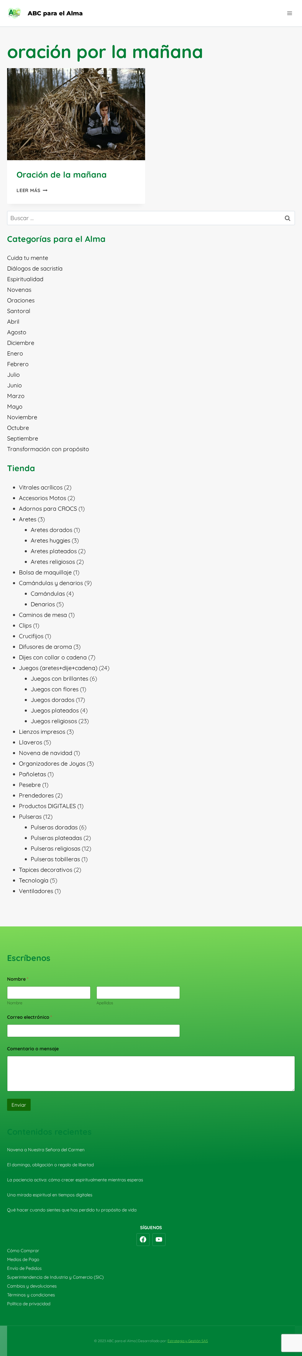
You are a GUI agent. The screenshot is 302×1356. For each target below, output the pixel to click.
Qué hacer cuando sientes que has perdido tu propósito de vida (72, 1210)
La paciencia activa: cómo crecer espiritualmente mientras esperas (75, 1180)
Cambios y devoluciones (32, 1286)
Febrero (18, 364)
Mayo (14, 406)
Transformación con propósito (48, 449)
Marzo (15, 395)
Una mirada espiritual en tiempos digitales (49, 1195)
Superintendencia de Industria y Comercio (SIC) (55, 1277)
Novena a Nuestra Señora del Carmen (46, 1149)
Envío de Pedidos (24, 1268)
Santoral (18, 311)
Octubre (18, 427)
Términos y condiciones (31, 1295)
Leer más (32, 190)
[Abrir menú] (289, 13)
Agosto (16, 332)
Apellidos (104, 1002)
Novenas (19, 289)
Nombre (14, 1002)
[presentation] (76, 114)
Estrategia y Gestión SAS (188, 1341)
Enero (15, 353)
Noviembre (22, 417)
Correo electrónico (29, 1017)
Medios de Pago (23, 1259)
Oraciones (21, 300)
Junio (14, 385)
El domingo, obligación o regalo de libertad (50, 1164)
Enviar (19, 1105)
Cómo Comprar (23, 1250)
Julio (13, 374)
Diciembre (20, 342)
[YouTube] (158, 1239)
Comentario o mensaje (33, 1049)
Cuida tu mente (27, 257)
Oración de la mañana (62, 174)
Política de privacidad (28, 1303)
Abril (13, 321)
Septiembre (22, 438)
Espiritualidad (25, 279)
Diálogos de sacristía (35, 268)
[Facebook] (143, 1239)
